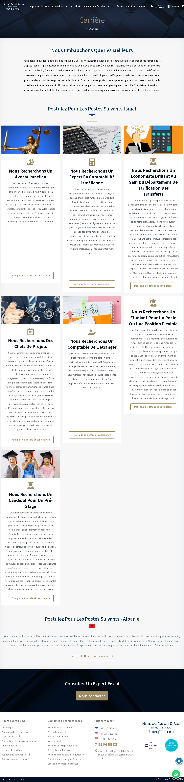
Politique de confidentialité (15, 754)
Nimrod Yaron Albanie (100, 636)
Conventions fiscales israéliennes (18, 741)
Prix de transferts (56, 732)
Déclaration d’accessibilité (15, 759)
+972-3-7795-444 (108, 728)
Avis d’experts (54, 741)
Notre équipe (8, 727)
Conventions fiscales (94, 6)
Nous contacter (9, 745)
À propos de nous (39, 6)
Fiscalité (75, 6)
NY (87, 28)
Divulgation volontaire (58, 750)
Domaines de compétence (15, 732)
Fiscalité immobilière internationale (66, 754)
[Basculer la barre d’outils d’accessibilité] (179, 760)
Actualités (113, 6)
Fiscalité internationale (59, 727)
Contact (142, 6)
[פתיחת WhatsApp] (176, 774)
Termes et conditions (12, 750)
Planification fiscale (57, 736)
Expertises (58, 6)
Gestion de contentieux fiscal (62, 763)
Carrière (130, 6)
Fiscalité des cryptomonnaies (62, 745)
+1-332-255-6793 (107, 738)
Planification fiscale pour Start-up (64, 759)
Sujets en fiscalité (10, 736)
